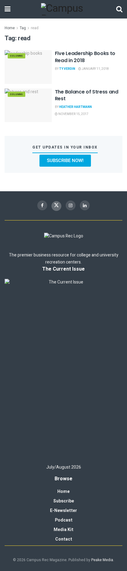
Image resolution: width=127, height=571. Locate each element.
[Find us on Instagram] (71, 205)
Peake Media (102, 560)
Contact (63, 539)
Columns (16, 55)
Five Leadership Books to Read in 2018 (85, 57)
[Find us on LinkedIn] (85, 205)
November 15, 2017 (73, 114)
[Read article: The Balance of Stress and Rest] (28, 105)
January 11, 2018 (95, 69)
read (35, 28)
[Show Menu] (7, 9)
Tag (23, 28)
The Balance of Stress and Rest (86, 95)
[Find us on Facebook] (42, 205)
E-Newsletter (63, 510)
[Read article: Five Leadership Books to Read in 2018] (28, 67)
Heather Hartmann (75, 107)
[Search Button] (119, 9)
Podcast (63, 520)
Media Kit (63, 529)
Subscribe (63, 501)
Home (10, 28)
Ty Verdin (67, 69)
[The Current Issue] (63, 369)
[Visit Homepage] (63, 9)
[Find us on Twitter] (56, 206)
